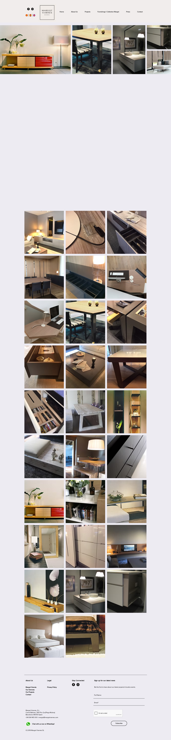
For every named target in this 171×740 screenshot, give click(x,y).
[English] (34, 15)
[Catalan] (26, 15)
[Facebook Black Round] (28, 9)
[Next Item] (166, 49)
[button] (44, 232)
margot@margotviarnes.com (48, 717)
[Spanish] (30, 15)
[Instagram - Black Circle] (32, 9)
